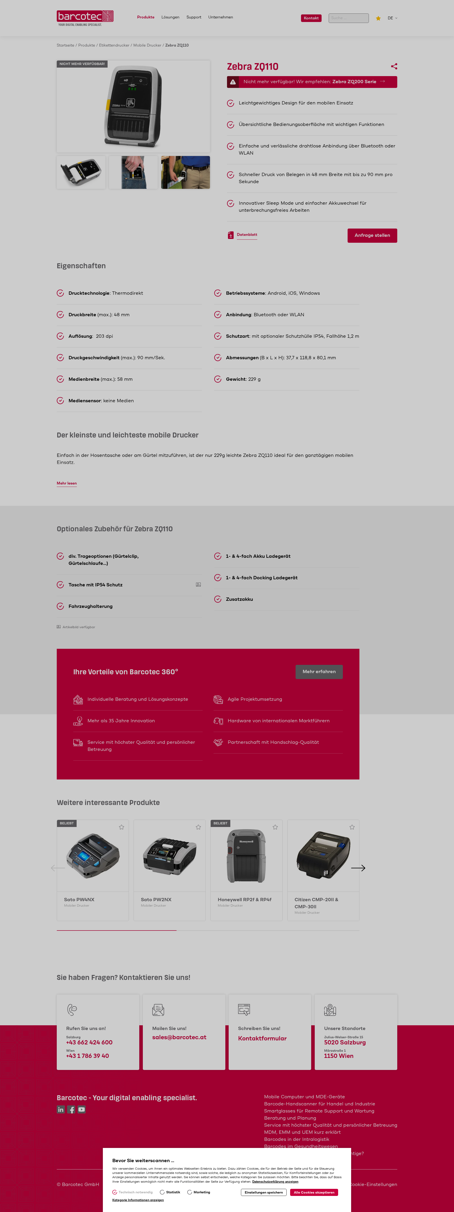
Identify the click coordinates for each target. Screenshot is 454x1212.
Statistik (173, 1192)
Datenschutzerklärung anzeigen (275, 1181)
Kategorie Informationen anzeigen (138, 1200)
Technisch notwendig (136, 1192)
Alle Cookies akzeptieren (314, 1193)
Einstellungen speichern (264, 1193)
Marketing (202, 1192)
